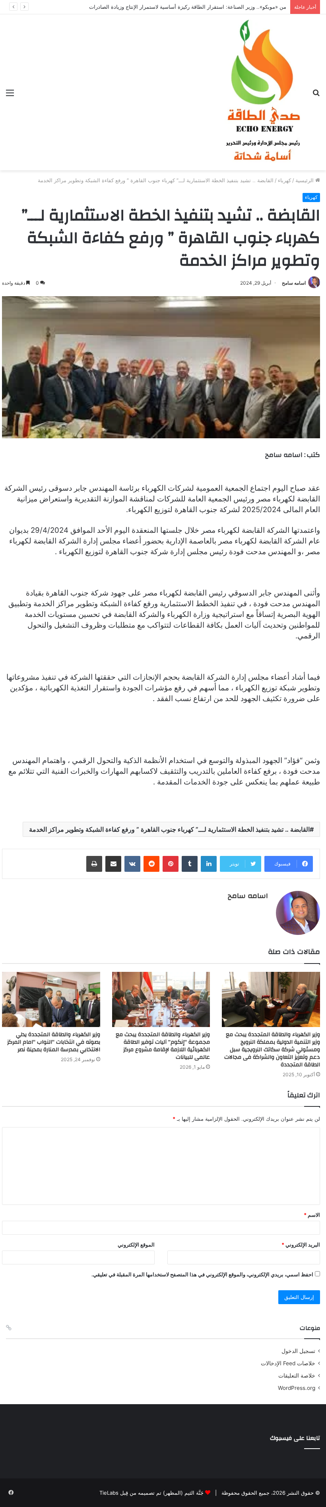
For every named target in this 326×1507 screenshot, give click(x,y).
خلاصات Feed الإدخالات (288, 1363)
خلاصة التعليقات (296, 1375)
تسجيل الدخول (298, 1351)
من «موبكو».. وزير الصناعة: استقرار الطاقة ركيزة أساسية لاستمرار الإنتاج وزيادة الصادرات (187, 7)
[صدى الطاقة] (262, 92)
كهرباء (284, 180)
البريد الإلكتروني (300, 1244)
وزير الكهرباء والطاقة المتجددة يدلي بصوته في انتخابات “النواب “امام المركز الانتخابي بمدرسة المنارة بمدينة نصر (53, 1042)
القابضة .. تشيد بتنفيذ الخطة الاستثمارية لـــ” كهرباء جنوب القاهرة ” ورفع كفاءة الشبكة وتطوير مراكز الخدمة (169, 829)
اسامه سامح (294, 283)
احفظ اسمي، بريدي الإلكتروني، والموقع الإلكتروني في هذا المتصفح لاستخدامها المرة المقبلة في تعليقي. (202, 1274)
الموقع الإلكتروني (136, 1244)
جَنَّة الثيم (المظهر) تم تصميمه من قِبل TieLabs (151, 1493)
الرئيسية (305, 180)
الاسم (312, 1215)
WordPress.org (296, 1388)
